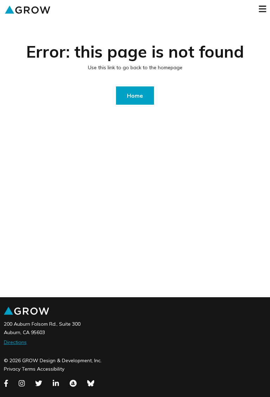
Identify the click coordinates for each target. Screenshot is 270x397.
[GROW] (27, 9)
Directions (15, 342)
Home (135, 95)
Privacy (12, 369)
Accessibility (50, 369)
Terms (29, 369)
